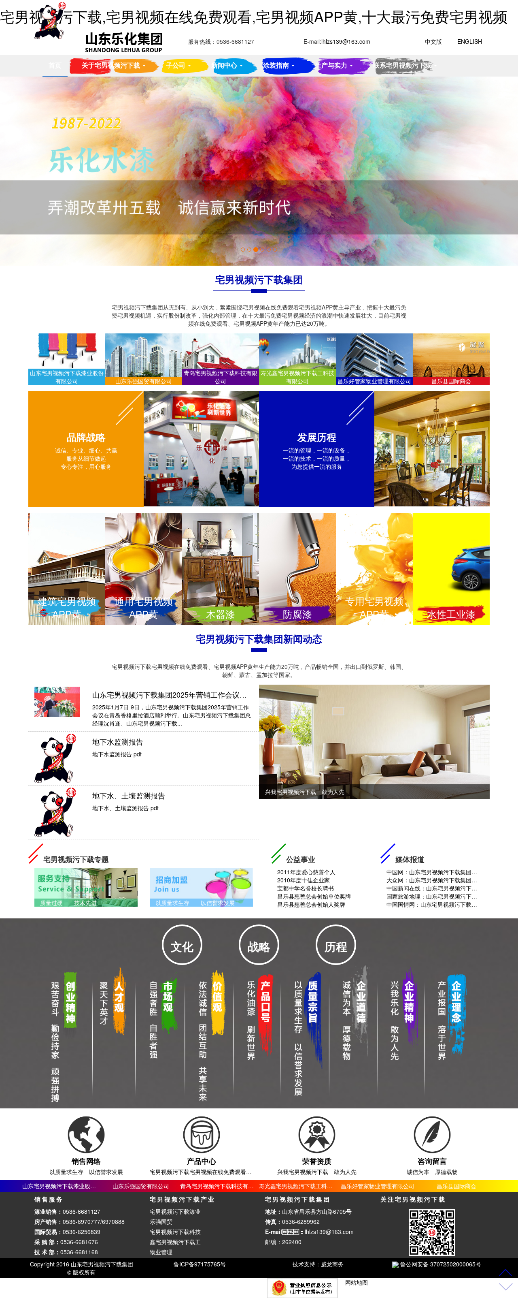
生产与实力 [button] (332, 65)
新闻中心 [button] (225, 65)
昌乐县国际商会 (456, 1186)
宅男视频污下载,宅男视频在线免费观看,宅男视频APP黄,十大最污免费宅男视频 (253, 16)
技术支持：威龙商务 (318, 1264)
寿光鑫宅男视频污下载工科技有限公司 (307, 1186)
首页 (55, 65)
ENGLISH (469, 41)
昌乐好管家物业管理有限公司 (377, 1186)
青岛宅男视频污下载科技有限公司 (222, 1186)
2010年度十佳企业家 (303, 880)
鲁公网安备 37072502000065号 (440, 1264)
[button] (39, 171)
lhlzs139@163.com (329, 1232)
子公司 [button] (176, 65)
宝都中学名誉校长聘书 (305, 888)
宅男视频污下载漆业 (175, 1211)
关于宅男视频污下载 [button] (112, 65)
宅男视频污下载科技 (175, 1232)
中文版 (433, 41)
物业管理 (161, 1252)
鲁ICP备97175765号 (200, 1264)
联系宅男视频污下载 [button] (403, 65)
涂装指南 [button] (277, 65)
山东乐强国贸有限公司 (141, 1186)
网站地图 (356, 1282)
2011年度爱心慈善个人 (305, 872)
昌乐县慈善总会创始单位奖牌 (313, 896)
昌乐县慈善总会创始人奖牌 (310, 904)
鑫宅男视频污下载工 (175, 1242)
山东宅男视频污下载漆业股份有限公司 (70, 1186)
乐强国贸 (161, 1221)
